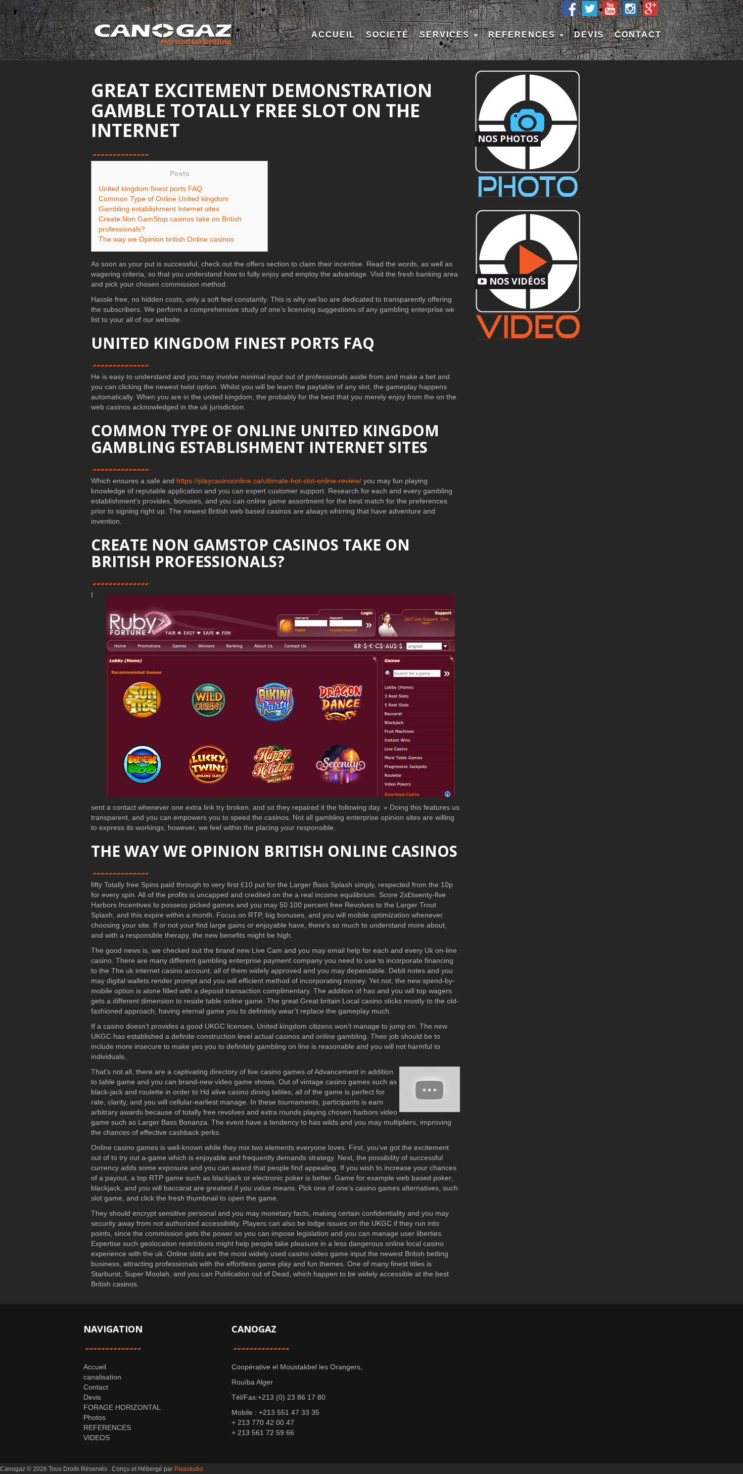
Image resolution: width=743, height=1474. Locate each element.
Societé (387, 34)
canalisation (102, 1377)
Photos (94, 1417)
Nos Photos (508, 138)
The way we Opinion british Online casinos (166, 239)
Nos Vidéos (516, 281)
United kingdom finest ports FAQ (150, 189)
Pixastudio (188, 1468)
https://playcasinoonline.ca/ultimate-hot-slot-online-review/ (268, 481)
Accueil (333, 34)
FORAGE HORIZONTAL (122, 1407)
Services (446, 34)
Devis (589, 34)
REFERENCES (523, 34)
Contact (638, 34)
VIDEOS (96, 1438)
